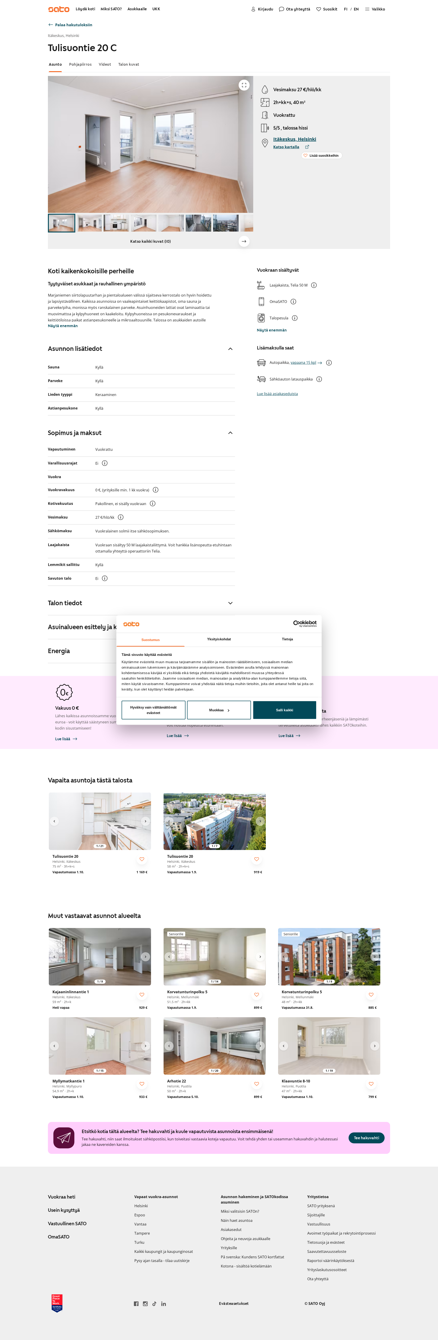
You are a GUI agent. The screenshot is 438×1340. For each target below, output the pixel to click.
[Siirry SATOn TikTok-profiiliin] (154, 1303)
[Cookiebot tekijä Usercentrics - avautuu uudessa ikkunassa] (297, 623)
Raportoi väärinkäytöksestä (330, 1260)
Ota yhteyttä (317, 1278)
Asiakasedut (231, 1229)
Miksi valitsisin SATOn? (240, 1211)
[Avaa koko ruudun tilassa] (244, 85)
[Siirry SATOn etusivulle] (58, 9)
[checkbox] (141, 859)
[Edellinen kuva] (54, 821)
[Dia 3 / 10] (116, 223)
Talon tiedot (65, 603)
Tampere (142, 1233)
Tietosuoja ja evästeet (326, 1242)
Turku (139, 1242)
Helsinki (141, 1205)
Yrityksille (229, 1247)
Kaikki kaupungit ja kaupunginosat (163, 1251)
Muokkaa (216, 710)
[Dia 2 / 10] (89, 223)
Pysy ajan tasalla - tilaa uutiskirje (162, 1260)
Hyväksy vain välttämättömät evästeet (153, 710)
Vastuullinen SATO (67, 1223)
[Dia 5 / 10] (171, 223)
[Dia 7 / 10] (226, 223)
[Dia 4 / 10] (143, 223)
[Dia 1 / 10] (61, 223)
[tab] (55, 64)
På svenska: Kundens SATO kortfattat (252, 1256)
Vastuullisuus (318, 1224)
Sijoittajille (316, 1214)
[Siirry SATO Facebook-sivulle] (136, 1303)
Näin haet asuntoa (237, 1220)
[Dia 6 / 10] (198, 223)
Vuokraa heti (61, 1197)
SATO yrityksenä (321, 1205)
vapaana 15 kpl (303, 362)
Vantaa (140, 1224)
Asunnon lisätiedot (75, 348)
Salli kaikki (284, 710)
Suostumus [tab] (150, 639)
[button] (314, 285)
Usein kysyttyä (64, 1210)
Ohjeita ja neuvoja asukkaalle (245, 1238)
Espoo (139, 1214)
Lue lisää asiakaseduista (277, 393)
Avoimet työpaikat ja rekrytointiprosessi (341, 1233)
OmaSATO (58, 1237)
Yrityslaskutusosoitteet (327, 1269)
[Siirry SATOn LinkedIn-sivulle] (163, 1303)
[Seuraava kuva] (244, 241)
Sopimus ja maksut (75, 432)
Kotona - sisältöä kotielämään (246, 1266)
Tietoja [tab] (287, 639)
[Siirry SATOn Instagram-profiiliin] (145, 1303)
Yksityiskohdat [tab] (219, 639)
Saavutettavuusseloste (326, 1251)
